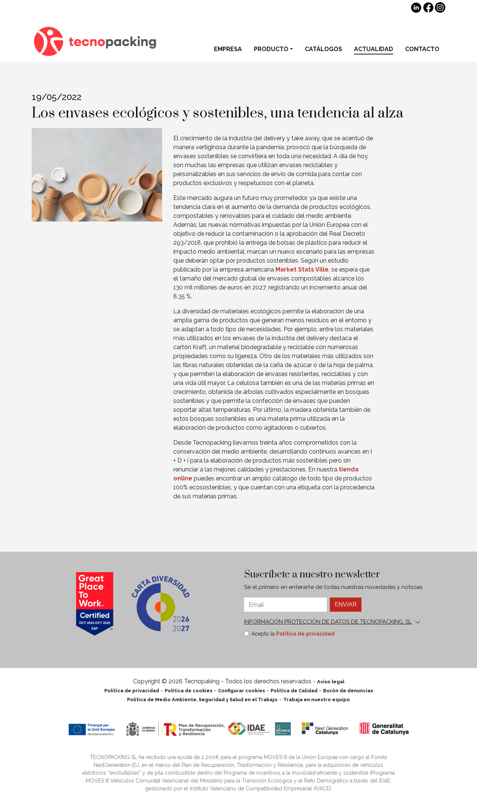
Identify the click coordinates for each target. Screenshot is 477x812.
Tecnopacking (97, 41)
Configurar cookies (241, 690)
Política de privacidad (305, 634)
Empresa (228, 49)
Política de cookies (188, 690)
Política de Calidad (294, 690)
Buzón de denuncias (348, 690)
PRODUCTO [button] (271, 49)
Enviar (346, 604)
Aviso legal (330, 681)
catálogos (323, 49)
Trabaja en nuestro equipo (316, 699)
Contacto (422, 49)
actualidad (373, 49)
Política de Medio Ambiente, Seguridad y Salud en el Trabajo (202, 699)
